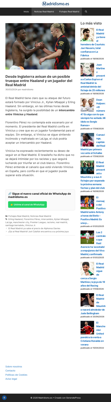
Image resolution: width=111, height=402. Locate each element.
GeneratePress (73, 397)
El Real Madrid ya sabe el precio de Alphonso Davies (34, 228)
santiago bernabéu (14, 225)
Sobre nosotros (13, 366)
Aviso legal (11, 379)
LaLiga (8, 222)
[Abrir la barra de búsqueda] (86, 12)
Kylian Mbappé (61, 219)
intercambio (47, 219)
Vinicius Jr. (30, 225)
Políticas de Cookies (16, 374)
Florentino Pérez (32, 219)
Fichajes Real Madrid (69, 11)
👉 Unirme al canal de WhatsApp (27, 204)
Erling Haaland (15, 219)
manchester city (21, 222)
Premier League (38, 222)
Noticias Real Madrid (44, 11)
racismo (51, 222)
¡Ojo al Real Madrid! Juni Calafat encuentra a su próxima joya (38, 231)
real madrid (61, 222)
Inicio (26, 11)
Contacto (10, 370)
